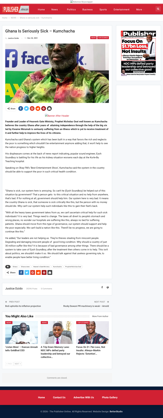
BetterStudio (116, 411)
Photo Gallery (109, 397)
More (139, 9)
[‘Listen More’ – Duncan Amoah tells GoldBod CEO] (21, 332)
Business (87, 9)
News (54, 9)
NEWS (93, 37)
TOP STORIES (103, 37)
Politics (71, 9)
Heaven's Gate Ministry (41, 267)
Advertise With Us (84, 397)
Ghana (15, 267)
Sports (103, 9)
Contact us (59, 397)
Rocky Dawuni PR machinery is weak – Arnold (86, 306)
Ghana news (25, 267)
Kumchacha (57, 267)
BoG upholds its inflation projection (23, 306)
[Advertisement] (57, 181)
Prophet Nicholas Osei (73, 267)
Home (41, 9)
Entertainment (122, 9)
